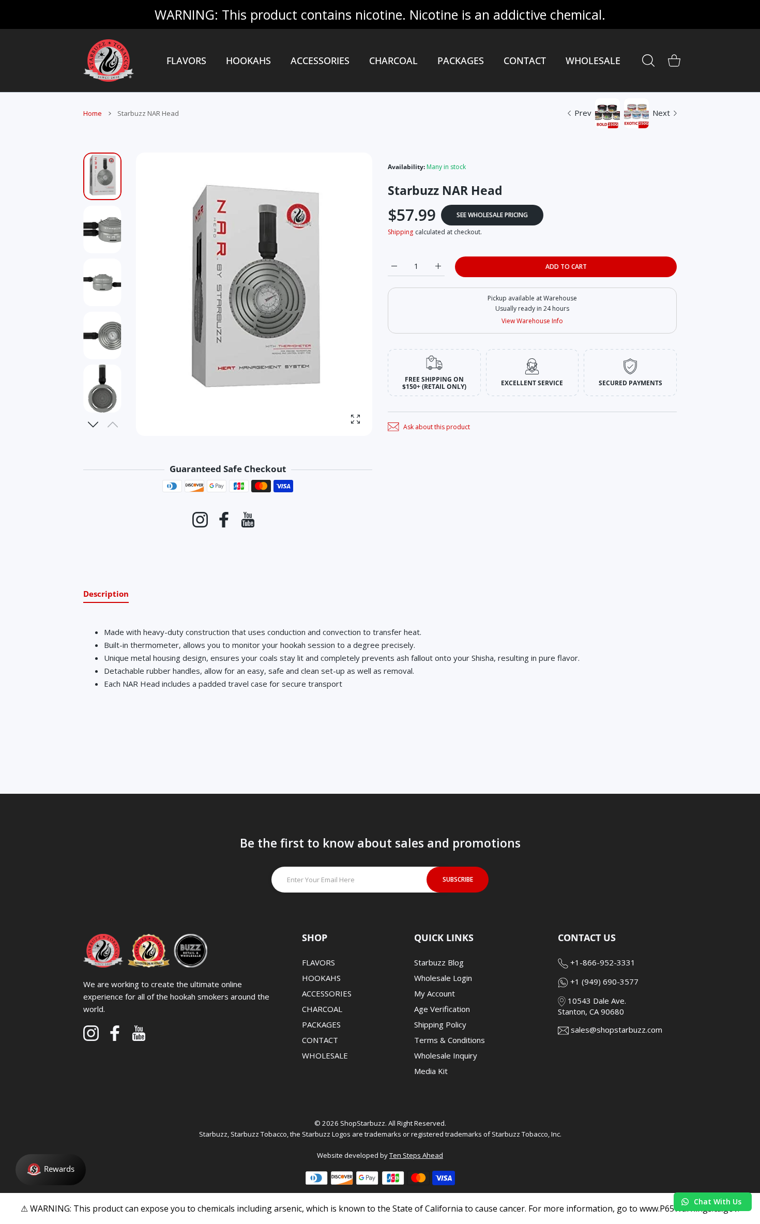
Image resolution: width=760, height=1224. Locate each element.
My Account (434, 993)
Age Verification (442, 1009)
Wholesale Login (443, 978)
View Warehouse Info (532, 320)
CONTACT (320, 1040)
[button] (93, 424)
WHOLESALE (325, 1055)
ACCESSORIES (327, 993)
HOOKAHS (321, 978)
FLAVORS (318, 962)
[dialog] (648, 60)
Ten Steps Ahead (416, 1155)
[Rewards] (51, 1169)
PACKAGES (321, 1024)
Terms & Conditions (449, 1040)
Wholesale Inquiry (445, 1055)
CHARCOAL (322, 1009)
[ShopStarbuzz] (108, 60)
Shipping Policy (440, 1024)
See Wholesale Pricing (492, 214)
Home (92, 113)
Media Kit (431, 1071)
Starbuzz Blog (439, 962)
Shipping (400, 232)
